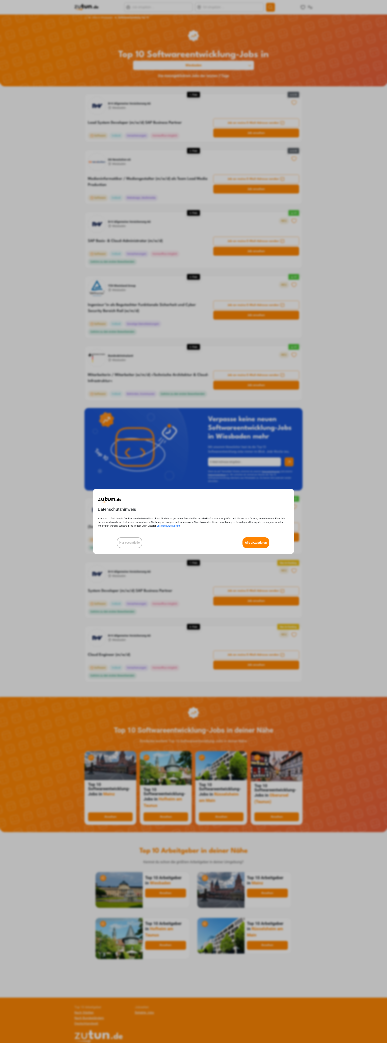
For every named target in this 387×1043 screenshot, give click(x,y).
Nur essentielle (129, 543)
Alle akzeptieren (256, 543)
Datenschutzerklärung (169, 526)
